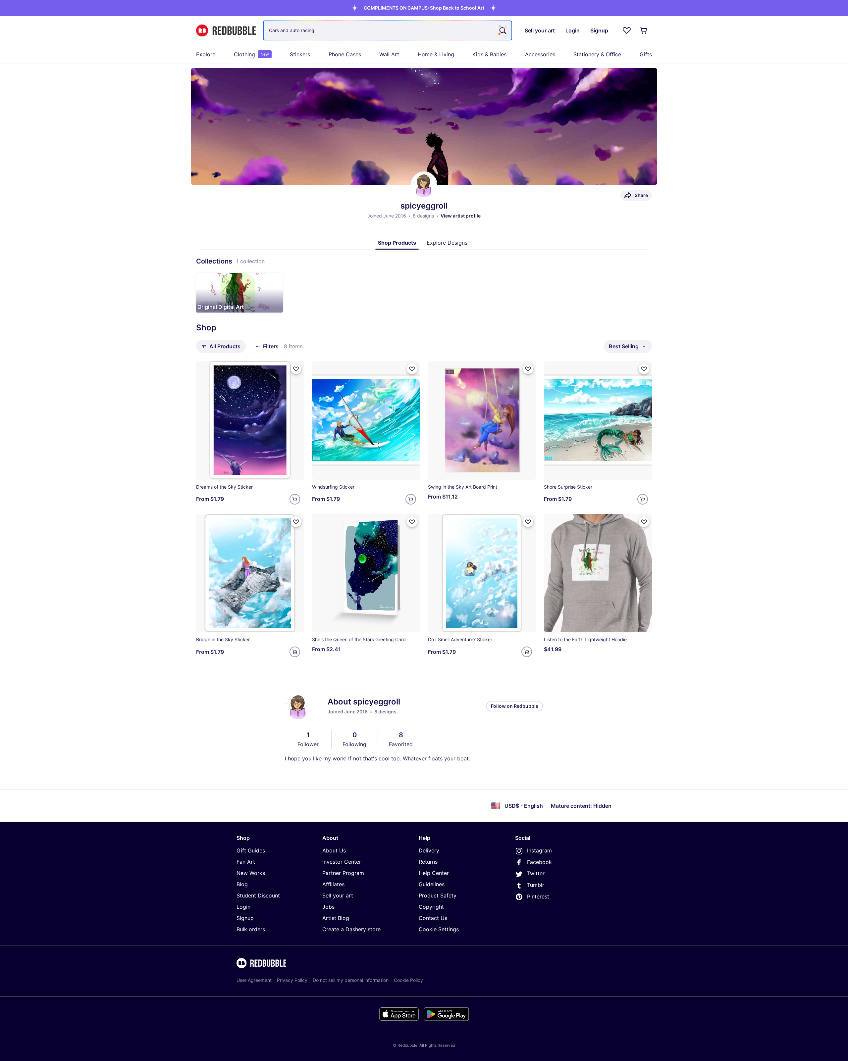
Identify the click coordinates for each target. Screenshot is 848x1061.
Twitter (536, 873)
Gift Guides (251, 850)
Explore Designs (447, 242)
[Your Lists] (627, 30)
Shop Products (397, 242)
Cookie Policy (408, 980)
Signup (245, 918)
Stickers (300, 54)
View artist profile (461, 215)
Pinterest (538, 896)
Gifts (646, 54)
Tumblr (535, 885)
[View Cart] (644, 30)
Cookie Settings (439, 929)
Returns (428, 861)
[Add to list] (296, 368)
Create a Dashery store (351, 929)
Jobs (328, 906)
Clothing (251, 54)
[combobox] (387, 30)
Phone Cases (345, 54)
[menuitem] (205, 54)
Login (243, 906)
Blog (242, 884)
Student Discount (258, 895)
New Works (251, 873)
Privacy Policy (292, 980)
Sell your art (337, 895)
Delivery (429, 850)
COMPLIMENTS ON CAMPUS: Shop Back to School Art (424, 8)
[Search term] (502, 30)
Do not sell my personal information (351, 980)
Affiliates (333, 884)
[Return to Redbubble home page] (226, 30)
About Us (334, 850)
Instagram (539, 850)
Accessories (540, 54)
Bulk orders (251, 929)
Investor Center (341, 861)
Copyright (431, 906)
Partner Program (343, 873)
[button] (424, 8)
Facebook (539, 862)
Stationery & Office (597, 54)
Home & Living (436, 54)
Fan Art (246, 861)
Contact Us (433, 918)
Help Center (434, 873)
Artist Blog (335, 918)
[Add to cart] (295, 499)
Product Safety (437, 895)
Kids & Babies (489, 54)
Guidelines (432, 884)
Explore (205, 54)
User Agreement (254, 980)
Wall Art (389, 54)
